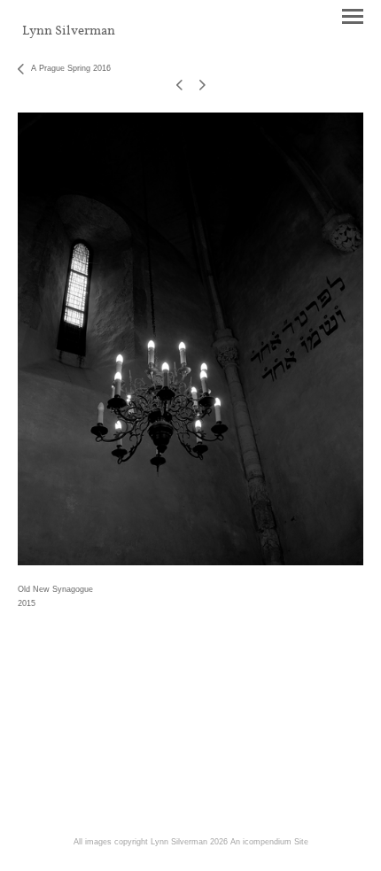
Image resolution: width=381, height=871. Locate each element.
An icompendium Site (269, 841)
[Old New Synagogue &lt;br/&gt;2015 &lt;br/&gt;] (190, 339)
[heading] (68, 31)
